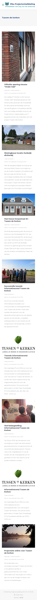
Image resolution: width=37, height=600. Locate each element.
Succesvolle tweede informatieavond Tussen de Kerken (16, 288)
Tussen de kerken (15, 90)
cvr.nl (21, 597)
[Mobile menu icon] (3, 5)
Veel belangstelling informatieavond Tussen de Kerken (16, 428)
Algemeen (7, 90)
